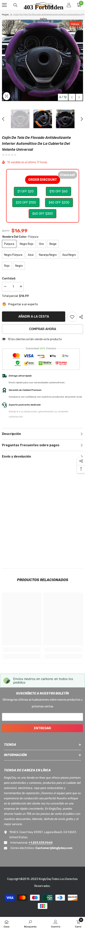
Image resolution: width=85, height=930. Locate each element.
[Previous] (71, 97)
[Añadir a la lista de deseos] (72, 317)
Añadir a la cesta (33, 316)
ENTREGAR (42, 728)
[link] (21, 649)
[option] (20, 119)
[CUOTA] (80, 317)
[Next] (79, 97)
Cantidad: (9, 278)
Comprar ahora (42, 329)
